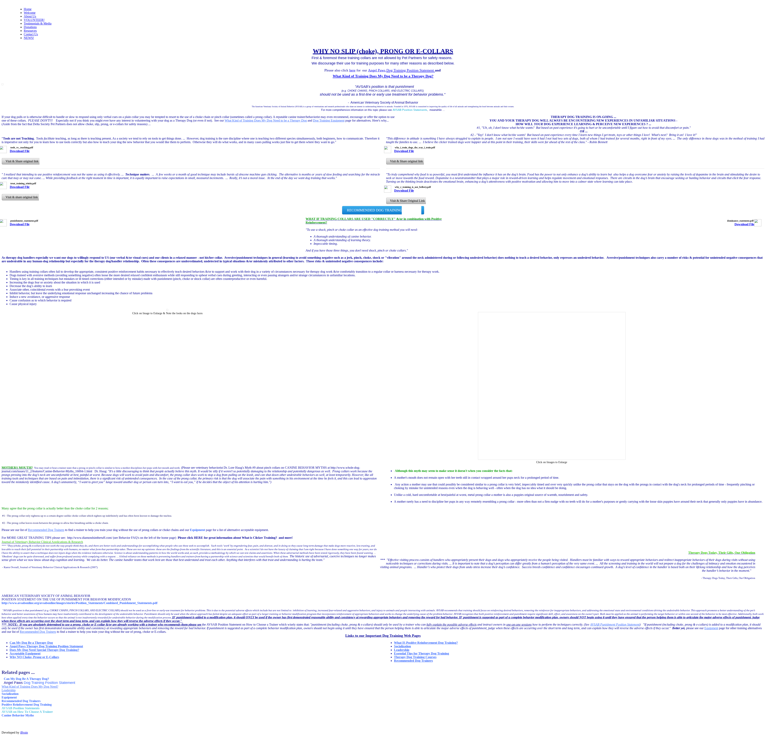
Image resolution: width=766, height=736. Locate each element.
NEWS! (29, 38)
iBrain (24, 732)
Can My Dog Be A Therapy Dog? (26, 679)
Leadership (401, 650)
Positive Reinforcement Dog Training (27, 704)
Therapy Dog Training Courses (415, 657)
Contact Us (31, 34)
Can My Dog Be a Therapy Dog (31, 642)
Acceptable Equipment (25, 653)
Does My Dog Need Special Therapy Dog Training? (44, 650)
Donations (30, 27)
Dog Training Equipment (329, 120)
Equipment (711, 628)
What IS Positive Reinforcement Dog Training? (426, 642)
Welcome (30, 12)
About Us (30, 16)
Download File (20, 151)
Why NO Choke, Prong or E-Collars (34, 657)
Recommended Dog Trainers (46, 530)
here (352, 70)
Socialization (402, 646)
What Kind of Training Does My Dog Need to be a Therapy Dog (266, 120)
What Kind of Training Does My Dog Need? (30, 686)
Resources (30, 30)
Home (28, 9)
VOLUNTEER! (34, 20)
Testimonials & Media (37, 23)
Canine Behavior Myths (18, 715)
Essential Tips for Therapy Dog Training (421, 653)
